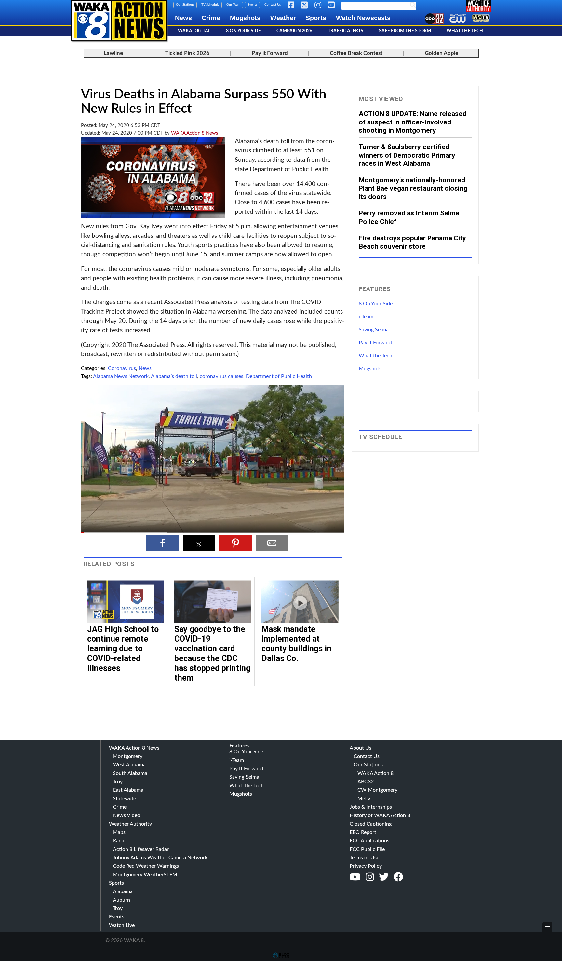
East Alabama (128, 790)
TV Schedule (210, 4)
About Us (360, 747)
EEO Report (363, 832)
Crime (211, 17)
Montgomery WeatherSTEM (145, 874)
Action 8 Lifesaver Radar (141, 849)
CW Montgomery (377, 790)
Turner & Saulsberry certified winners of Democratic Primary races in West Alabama (407, 155)
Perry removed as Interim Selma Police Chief (409, 217)
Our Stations (185, 4)
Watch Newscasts (363, 17)
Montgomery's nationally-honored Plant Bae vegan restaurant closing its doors (413, 188)
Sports (316, 17)
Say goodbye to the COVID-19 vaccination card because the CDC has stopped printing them (212, 653)
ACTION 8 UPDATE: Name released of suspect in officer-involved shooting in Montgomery (412, 121)
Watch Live (122, 925)
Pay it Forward (270, 53)
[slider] (212, 532)
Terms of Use (364, 857)
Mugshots (245, 17)
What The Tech (465, 31)
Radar (119, 840)
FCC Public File (367, 849)
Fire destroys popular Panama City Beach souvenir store (412, 242)
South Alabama (130, 773)
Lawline (113, 53)
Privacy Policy (366, 866)
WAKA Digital (194, 31)
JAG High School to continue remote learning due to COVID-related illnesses (123, 648)
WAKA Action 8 (375, 773)
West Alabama (129, 764)
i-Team (366, 316)
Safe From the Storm (405, 31)
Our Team (233, 4)
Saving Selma (374, 329)
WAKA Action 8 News (194, 133)
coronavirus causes (221, 376)
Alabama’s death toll (174, 376)
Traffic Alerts (345, 31)
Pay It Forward (375, 342)
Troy (118, 781)
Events (252, 4)
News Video (126, 815)
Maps (119, 832)
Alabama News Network (121, 376)
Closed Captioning (371, 823)
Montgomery (127, 756)
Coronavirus (122, 368)
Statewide (124, 798)
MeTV (364, 798)
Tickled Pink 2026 (187, 53)
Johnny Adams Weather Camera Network (160, 857)
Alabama (123, 891)
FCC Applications (369, 840)
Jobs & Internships (371, 807)
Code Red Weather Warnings (146, 866)
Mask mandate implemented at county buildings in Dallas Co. (296, 643)
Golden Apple (441, 53)
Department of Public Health (279, 376)
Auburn (121, 900)
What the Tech (375, 355)
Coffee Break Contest (356, 53)
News (183, 17)
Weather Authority (130, 823)
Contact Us (272, 4)
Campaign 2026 (294, 31)
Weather (283, 17)
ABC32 (365, 781)
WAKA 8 (119, 20)
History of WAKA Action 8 (380, 815)
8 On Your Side (243, 31)
